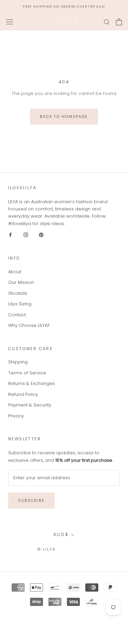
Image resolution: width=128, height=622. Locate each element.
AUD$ (61, 534)
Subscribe (31, 500)
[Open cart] (119, 21)
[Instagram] (26, 234)
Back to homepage (64, 116)
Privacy (16, 416)
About (14, 271)
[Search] (107, 22)
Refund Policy (23, 394)
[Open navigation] (9, 21)
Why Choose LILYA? (29, 325)
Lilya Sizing (19, 304)
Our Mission (21, 282)
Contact (17, 315)
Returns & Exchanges (31, 383)
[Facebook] (10, 234)
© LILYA (47, 549)
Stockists (17, 293)
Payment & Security (29, 405)
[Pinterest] (41, 234)
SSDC (84, 549)
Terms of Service (27, 373)
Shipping (18, 362)
